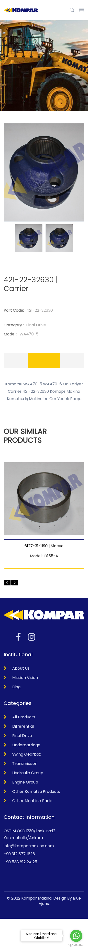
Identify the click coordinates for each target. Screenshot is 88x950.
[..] (72, 10)
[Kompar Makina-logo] (21, 10)
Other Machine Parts (32, 801)
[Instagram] (31, 637)
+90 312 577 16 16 (19, 854)
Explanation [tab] (44, 360)
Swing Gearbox (26, 754)
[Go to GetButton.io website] (76, 945)
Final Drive (22, 735)
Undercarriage (26, 745)
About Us (21, 668)
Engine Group (25, 782)
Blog (16, 687)
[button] (7, 582)
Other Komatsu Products (36, 791)
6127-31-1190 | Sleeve (44, 546)
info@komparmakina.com (29, 846)
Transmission (24, 763)
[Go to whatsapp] (76, 936)
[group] (29, 238)
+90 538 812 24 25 (20, 862)
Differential (23, 726)
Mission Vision (25, 677)
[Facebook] (18, 637)
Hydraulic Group (27, 773)
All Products (23, 717)
